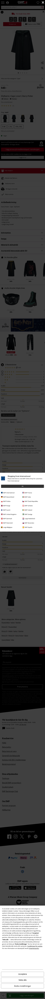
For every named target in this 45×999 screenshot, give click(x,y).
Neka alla (22, 980)
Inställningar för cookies (34, 946)
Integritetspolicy (34, 948)
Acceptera (22, 974)
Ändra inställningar (22, 986)
